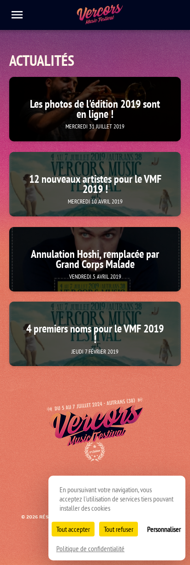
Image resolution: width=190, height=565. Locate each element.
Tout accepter (73, 529)
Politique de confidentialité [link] (90, 548)
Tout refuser (118, 529)
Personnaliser (164, 529)
